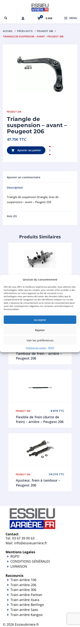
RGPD (51, 347)
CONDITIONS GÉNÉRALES (30, 561)
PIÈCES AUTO (25, 31)
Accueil (8, 31)
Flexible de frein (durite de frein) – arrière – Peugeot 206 (39, 419)
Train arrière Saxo (24, 609)
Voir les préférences (40, 340)
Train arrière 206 (23, 585)
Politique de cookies (36, 347)
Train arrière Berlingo (27, 604)
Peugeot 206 (45, 31)
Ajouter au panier (29, 150)
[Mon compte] (23, 18)
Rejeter (40, 330)
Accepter (40, 320)
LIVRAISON (18, 566)
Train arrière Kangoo (26, 614)
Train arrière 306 (23, 589)
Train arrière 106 (23, 580)
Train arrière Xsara (24, 600)
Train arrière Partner (26, 594)
